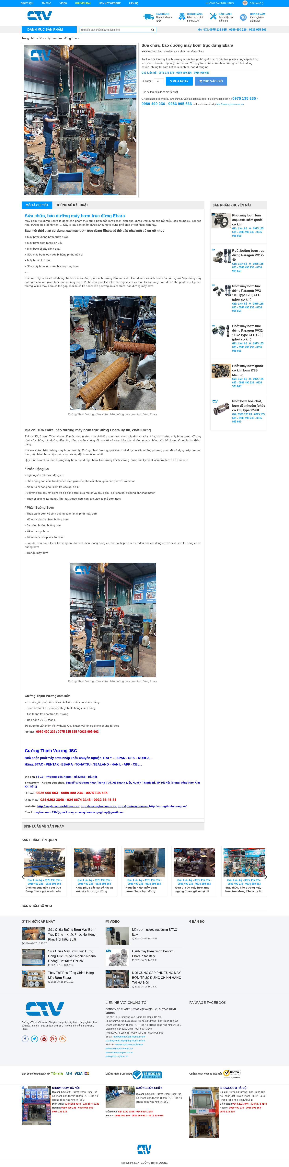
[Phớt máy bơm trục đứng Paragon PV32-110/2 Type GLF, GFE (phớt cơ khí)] (221, 331)
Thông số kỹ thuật (72, 205)
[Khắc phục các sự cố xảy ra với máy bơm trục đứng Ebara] (44, 862)
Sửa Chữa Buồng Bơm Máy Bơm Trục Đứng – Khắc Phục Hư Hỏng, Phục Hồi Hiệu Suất (72, 934)
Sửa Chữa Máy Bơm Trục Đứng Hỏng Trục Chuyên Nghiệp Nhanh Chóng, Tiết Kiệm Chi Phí (72, 956)
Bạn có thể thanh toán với (36, 1073)
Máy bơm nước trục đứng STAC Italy (154, 932)
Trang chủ (28, 38)
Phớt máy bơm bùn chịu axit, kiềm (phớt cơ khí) (247, 220)
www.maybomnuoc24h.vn (129, 1044)
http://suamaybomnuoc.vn (230, 104)
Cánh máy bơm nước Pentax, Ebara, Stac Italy (153, 954)
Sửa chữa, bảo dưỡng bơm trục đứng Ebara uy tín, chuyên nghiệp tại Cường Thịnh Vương (243, 889)
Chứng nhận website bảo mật (205, 1073)
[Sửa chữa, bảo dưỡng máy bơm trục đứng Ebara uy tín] (194, 862)
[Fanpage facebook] (25, 1039)
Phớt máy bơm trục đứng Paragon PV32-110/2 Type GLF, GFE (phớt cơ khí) (248, 332)
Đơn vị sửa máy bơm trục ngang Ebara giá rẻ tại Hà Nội (142, 889)
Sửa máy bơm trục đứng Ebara (59, 38)
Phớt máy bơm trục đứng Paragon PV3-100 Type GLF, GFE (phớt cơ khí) (247, 293)
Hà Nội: (203, 29)
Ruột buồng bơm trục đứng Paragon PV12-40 (248, 255)
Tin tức (46, 3)
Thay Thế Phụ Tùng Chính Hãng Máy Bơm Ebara (71, 975)
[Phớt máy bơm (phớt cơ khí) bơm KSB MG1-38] (221, 371)
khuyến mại (82, 3)
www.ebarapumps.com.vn (119, 1052)
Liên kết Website (110, 3)
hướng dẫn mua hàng (220, 3)
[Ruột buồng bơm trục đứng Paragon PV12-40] (221, 256)
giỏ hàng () (256, 3)
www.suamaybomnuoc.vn (119, 1048)
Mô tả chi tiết (37, 205)
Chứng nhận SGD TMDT (119, 1073)
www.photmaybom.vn (117, 1056)
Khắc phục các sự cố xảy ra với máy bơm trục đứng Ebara (44, 889)
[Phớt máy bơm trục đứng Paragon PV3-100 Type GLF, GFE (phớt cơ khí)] (221, 291)
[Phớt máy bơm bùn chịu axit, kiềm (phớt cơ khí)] (221, 220)
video (63, 3)
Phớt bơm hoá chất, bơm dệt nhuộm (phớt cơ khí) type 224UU (248, 406)
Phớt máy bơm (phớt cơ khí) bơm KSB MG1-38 (247, 370)
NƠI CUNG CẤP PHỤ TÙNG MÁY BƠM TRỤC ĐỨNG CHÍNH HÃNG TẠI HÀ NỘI (156, 977)
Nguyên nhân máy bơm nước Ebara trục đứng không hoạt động (91, 889)
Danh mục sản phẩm (45, 29)
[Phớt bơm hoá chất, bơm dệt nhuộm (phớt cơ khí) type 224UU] (221, 409)
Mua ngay (180, 81)
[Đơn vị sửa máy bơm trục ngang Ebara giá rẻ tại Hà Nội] (144, 862)
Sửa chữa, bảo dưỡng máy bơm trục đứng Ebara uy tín (194, 889)
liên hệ (133, 3)
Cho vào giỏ (212, 81)
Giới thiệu (27, 3)
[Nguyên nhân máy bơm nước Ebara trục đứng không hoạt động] (94, 862)
